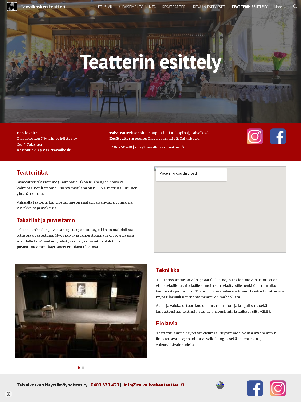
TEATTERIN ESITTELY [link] (249, 6)
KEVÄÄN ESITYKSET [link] (209, 6)
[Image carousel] (81, 316)
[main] (150, 61)
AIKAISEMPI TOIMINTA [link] (137, 6)
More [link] (278, 6)
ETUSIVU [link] (105, 6)
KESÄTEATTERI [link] (174, 6)
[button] (295, 6)
